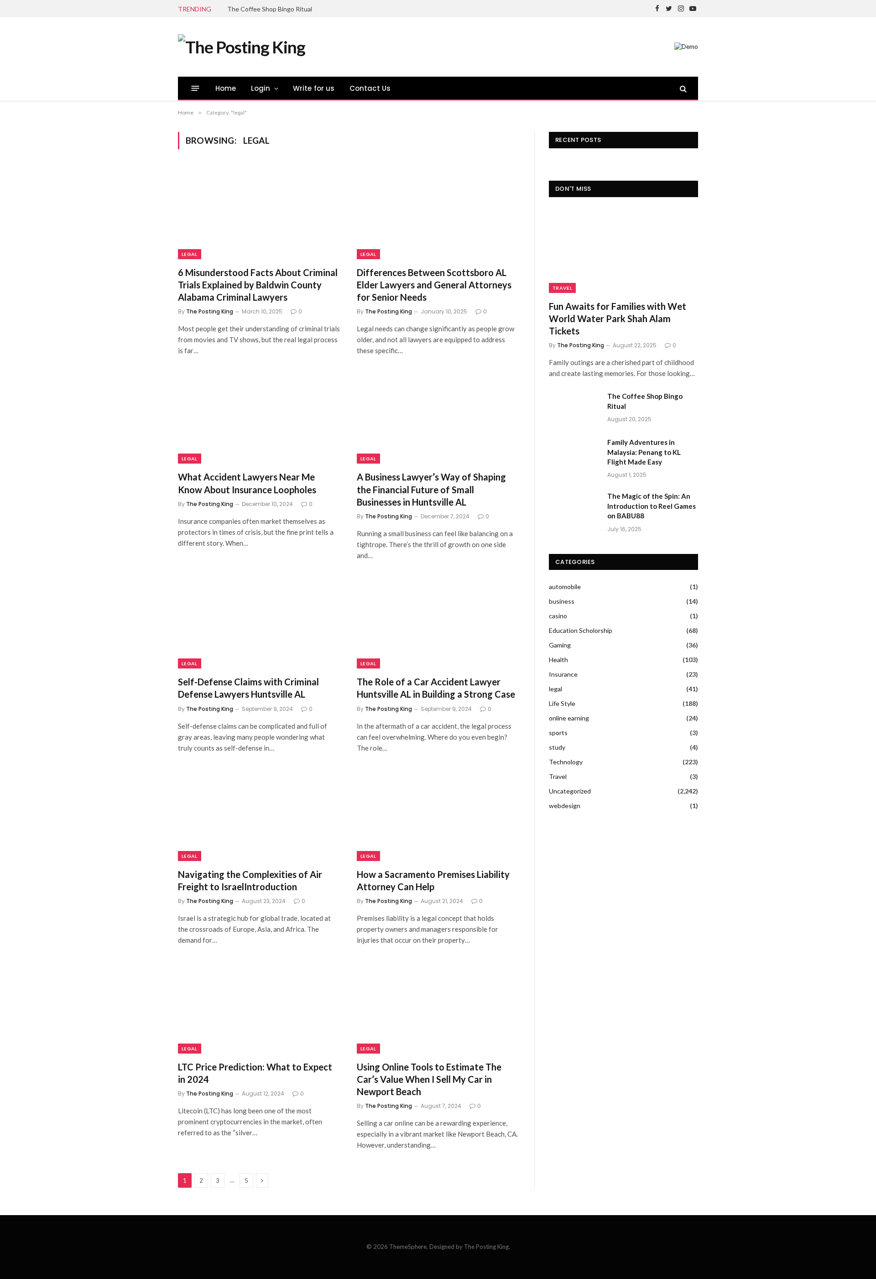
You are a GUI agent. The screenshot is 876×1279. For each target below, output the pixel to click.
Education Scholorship (580, 630)
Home (225, 88)
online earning (569, 718)
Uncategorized (570, 791)
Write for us (314, 88)
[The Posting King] (241, 47)
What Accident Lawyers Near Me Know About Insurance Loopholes (247, 483)
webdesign (564, 805)
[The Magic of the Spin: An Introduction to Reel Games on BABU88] (574, 508)
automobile (565, 586)
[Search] (682, 88)
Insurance (563, 674)
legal (190, 254)
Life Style (562, 703)
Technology (566, 762)
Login (261, 88)
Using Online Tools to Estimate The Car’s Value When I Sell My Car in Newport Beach (429, 1079)
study (557, 747)
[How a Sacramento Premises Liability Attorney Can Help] (438, 815)
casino (558, 616)
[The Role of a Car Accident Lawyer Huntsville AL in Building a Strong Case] (438, 622)
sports (558, 732)
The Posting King (209, 311)
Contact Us (370, 88)
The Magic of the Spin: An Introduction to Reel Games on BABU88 (651, 506)
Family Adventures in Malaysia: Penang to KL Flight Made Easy (644, 452)
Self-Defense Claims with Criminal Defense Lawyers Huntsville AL (248, 688)
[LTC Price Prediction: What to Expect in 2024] (259, 1007)
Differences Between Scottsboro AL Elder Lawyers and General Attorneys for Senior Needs (434, 285)
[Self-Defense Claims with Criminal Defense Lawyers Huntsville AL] (259, 622)
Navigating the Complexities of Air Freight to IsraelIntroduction (250, 880)
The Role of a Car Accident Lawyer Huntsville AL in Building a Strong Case (436, 688)
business (561, 601)
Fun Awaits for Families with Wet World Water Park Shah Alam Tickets (617, 318)
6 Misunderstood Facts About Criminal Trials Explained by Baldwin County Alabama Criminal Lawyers (258, 285)
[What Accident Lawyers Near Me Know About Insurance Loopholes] (259, 418)
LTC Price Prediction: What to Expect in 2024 (255, 1073)
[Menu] (195, 88)
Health (558, 659)
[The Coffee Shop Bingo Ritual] (574, 408)
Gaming (560, 645)
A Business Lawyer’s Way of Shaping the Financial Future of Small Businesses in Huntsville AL (431, 489)
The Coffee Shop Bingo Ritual (269, 9)
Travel (562, 288)
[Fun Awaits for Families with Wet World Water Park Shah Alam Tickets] (623, 251)
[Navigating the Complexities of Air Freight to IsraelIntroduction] (259, 815)
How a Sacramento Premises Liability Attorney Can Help (433, 880)
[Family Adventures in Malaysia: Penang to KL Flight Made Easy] (574, 454)
